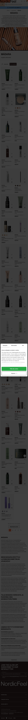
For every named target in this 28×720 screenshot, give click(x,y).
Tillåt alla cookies (14, 368)
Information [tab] (14, 345)
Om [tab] (23, 345)
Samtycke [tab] (5, 345)
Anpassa (13, 373)
